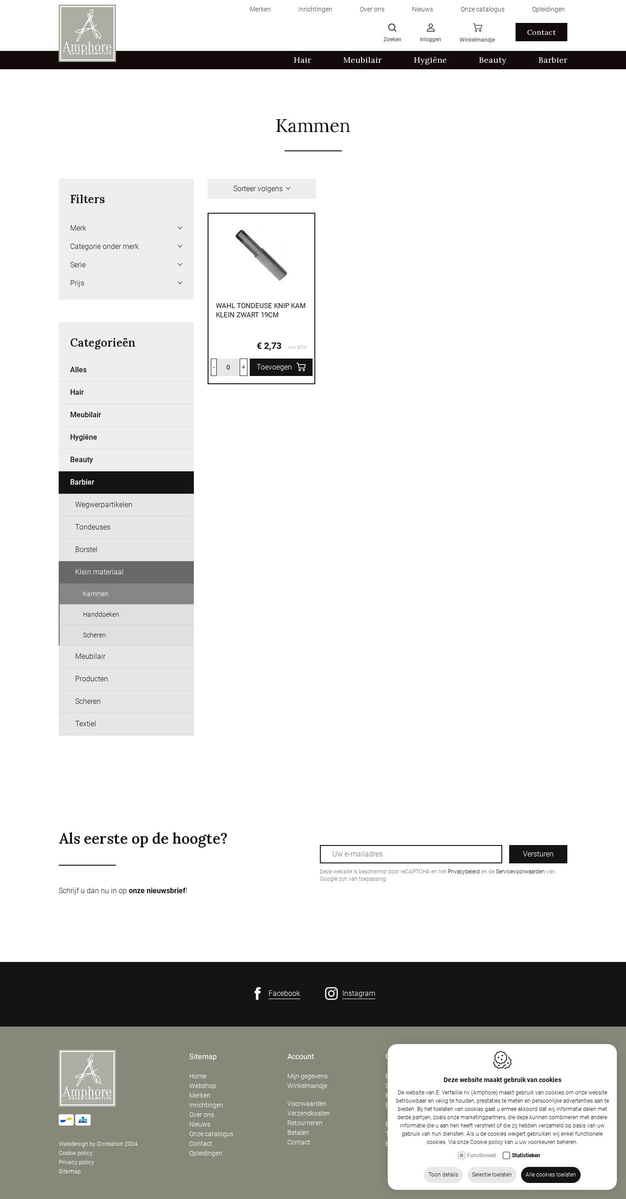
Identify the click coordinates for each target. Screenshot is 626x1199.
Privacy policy (76, 1162)
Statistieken (526, 1155)
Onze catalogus (211, 1134)
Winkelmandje (307, 1085)
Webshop (202, 1085)
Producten (91, 678)
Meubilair (85, 414)
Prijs (77, 283)
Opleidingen (205, 1153)
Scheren (94, 635)
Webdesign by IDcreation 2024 (98, 1143)
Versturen (538, 854)
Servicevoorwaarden (520, 871)
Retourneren (305, 1123)
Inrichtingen (206, 1105)
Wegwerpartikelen (103, 504)
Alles (78, 369)
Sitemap (70, 1171)
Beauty (81, 459)
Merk (78, 228)
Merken (199, 1095)
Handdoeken (101, 614)
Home (197, 1076)
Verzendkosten (308, 1113)
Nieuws (199, 1124)
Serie (78, 264)
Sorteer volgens (258, 188)
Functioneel (481, 1155)
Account (300, 1056)
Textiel (85, 723)
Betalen (298, 1132)
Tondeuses (92, 527)
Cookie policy (76, 1152)
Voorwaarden (306, 1103)
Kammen (96, 593)
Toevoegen (274, 367)
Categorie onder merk (104, 246)
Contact (541, 32)
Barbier (82, 482)
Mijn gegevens (307, 1076)
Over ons (201, 1114)
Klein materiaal (99, 572)
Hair (77, 392)
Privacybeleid (464, 871)
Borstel (86, 549)
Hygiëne (83, 437)
